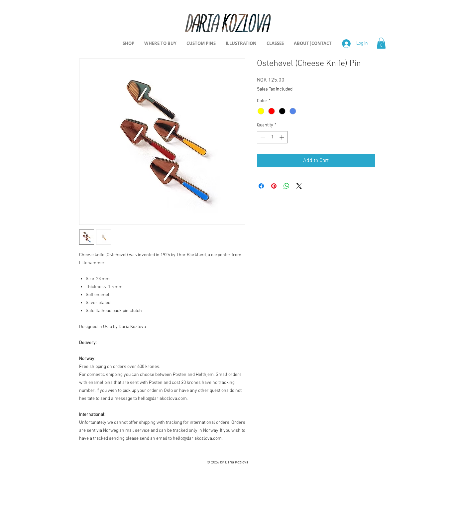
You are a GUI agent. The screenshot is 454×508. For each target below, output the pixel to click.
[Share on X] (299, 186)
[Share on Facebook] (261, 186)
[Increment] (282, 137)
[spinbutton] (272, 137)
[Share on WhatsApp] (286, 186)
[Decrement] (262, 137)
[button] (381, 43)
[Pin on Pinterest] (274, 186)
